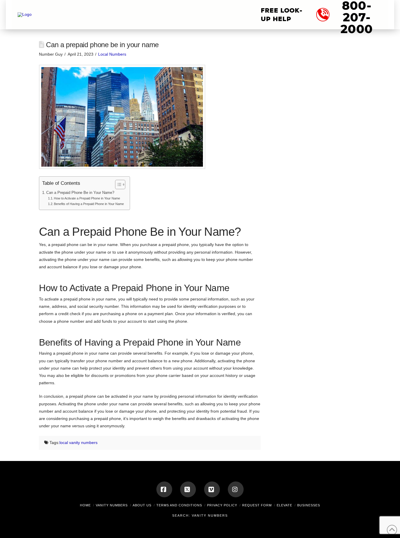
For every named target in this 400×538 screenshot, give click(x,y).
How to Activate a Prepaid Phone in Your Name (87, 198)
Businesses (308, 505)
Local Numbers (112, 54)
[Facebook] (164, 489)
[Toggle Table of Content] (117, 184)
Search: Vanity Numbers (200, 515)
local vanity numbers (78, 442)
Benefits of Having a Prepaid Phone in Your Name (89, 204)
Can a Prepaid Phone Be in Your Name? (80, 193)
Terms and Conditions (179, 505)
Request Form (257, 505)
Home (85, 505)
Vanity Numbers (112, 505)
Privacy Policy (222, 505)
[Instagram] (236, 489)
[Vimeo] (212, 489)
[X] (188, 489)
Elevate (284, 505)
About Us (142, 505)
